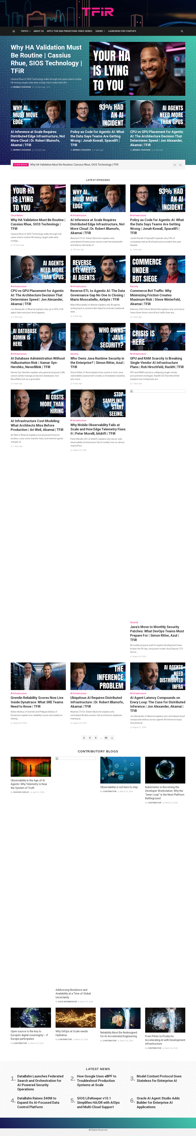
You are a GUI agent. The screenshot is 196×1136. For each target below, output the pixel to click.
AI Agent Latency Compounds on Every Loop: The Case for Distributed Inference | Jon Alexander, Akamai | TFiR (157, 704)
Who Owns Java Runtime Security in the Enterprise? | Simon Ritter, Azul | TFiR (97, 362)
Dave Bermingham (67, 1002)
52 (106, 738)
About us (39, 31)
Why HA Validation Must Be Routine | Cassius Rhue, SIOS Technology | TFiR (46, 59)
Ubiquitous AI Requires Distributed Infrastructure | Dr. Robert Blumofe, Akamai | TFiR (97, 702)
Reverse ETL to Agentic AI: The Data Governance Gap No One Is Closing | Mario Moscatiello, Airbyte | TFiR (97, 295)
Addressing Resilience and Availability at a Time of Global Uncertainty (73, 993)
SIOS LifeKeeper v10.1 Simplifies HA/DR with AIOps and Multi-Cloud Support (98, 1102)
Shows (99, 31)
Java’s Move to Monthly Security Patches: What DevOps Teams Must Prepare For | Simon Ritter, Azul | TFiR (157, 633)
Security (134, 286)
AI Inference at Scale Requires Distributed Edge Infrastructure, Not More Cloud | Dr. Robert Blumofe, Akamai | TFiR (38, 138)
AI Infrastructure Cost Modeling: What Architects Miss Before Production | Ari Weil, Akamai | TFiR (37, 425)
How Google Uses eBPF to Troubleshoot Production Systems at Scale (96, 1080)
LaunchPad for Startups (122, 31)
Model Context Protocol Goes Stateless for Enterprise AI (159, 1078)
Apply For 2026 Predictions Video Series (69, 31)
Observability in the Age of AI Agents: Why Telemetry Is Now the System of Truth (29, 784)
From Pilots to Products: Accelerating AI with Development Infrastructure (165, 1040)
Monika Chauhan (22, 87)
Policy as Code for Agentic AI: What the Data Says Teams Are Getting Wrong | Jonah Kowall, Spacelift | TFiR (97, 138)
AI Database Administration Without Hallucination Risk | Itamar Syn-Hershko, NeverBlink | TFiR (38, 362)
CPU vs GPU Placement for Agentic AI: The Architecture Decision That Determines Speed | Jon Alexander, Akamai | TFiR (156, 138)
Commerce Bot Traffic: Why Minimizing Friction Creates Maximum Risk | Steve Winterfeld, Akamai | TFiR (155, 297)
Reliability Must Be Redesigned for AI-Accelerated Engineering (118, 1034)
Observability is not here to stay (119, 787)
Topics (24, 31)
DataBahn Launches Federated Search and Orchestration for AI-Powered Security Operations (40, 1082)
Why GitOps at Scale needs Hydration (72, 1033)
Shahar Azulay (21, 792)
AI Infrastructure (78, 215)
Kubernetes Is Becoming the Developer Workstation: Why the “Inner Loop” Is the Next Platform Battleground (164, 793)
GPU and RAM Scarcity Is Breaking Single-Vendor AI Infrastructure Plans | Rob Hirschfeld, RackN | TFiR (157, 362)
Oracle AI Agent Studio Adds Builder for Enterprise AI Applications (158, 1102)
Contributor (110, 791)
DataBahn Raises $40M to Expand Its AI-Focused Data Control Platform (38, 1102)
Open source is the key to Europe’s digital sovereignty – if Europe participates (29, 1035)
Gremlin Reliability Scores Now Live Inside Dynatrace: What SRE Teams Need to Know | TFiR (37, 702)
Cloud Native (20, 165)
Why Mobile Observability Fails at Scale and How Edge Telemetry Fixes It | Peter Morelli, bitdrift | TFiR (98, 429)
